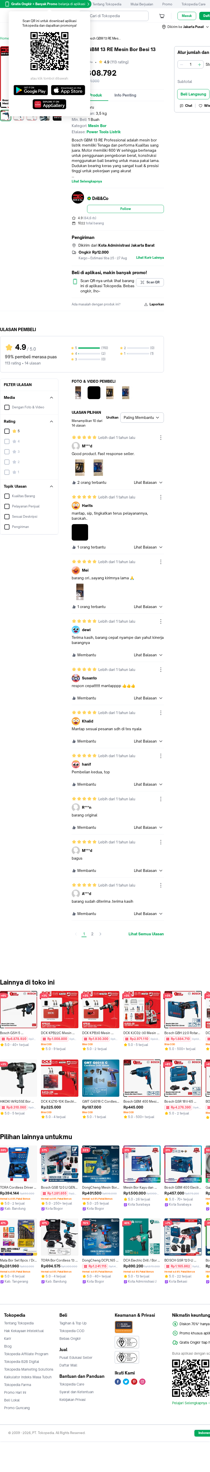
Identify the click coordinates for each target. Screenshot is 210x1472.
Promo (167, 4)
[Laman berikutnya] (100, 934)
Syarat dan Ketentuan (76, 1392)
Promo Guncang (17, 1408)
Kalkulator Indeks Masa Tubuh (28, 1377)
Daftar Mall (68, 1365)
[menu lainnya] (161, 438)
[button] (185, 27)
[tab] (125, 95)
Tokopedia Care (194, 4)
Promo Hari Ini (15, 1392)
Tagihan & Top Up (73, 1323)
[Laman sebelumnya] (76, 934)
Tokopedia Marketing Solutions (28, 1369)
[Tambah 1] (199, 64)
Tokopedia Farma (17, 1385)
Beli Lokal (12, 1400)
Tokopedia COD (72, 1331)
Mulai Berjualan (142, 4)
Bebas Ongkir (70, 1338)
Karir (7, 1338)
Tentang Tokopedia (106, 4)
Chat (188, 106)
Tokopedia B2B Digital (21, 1362)
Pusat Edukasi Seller (75, 1357)
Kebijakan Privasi (72, 1400)
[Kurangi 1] (181, 64)
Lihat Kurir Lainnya (150, 257)
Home (4, 38)
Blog (8, 1346)
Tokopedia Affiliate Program (26, 1354)
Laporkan (157, 304)
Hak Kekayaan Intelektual (24, 1331)
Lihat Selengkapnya (87, 181)
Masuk (187, 16)
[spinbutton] (190, 64)
